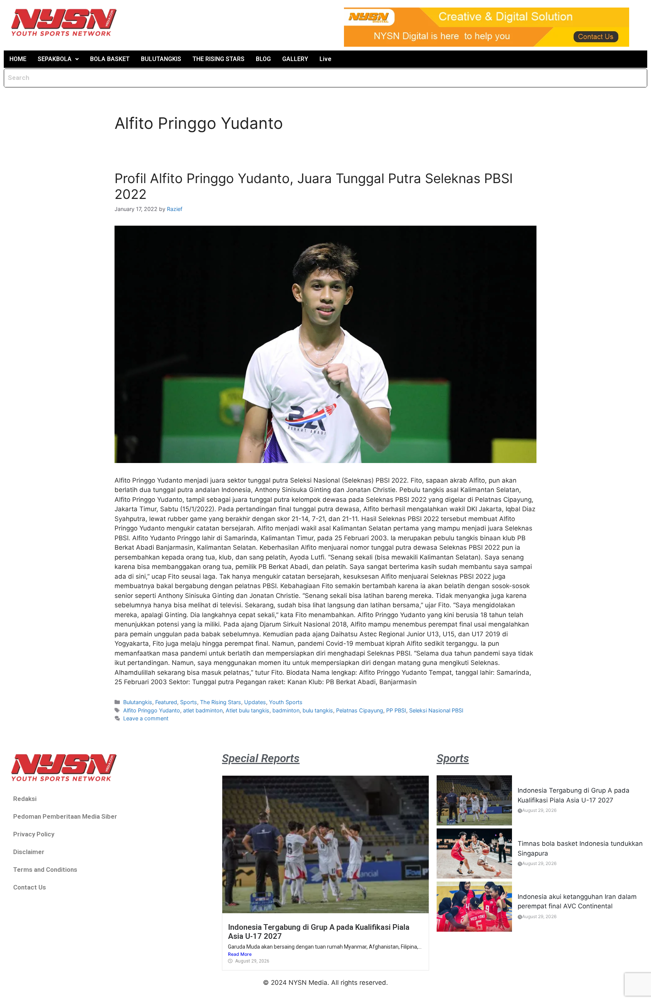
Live (325, 59)
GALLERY (295, 59)
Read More (240, 954)
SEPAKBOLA (55, 59)
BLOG (263, 59)
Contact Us (29, 887)
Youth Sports (286, 702)
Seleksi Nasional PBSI (436, 710)
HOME (17, 59)
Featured (166, 702)
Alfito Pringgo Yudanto (151, 710)
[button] (58, 59)
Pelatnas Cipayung (359, 710)
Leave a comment (145, 718)
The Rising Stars (220, 702)
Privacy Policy (33, 834)
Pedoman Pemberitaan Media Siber (65, 816)
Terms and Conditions (45, 869)
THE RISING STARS (219, 59)
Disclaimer (28, 852)
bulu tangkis (318, 710)
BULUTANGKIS (161, 59)
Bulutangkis (137, 702)
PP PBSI (396, 710)
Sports (188, 702)
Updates (255, 702)
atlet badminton (203, 710)
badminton (286, 710)
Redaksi (25, 798)
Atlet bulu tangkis (247, 710)
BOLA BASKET (110, 59)
